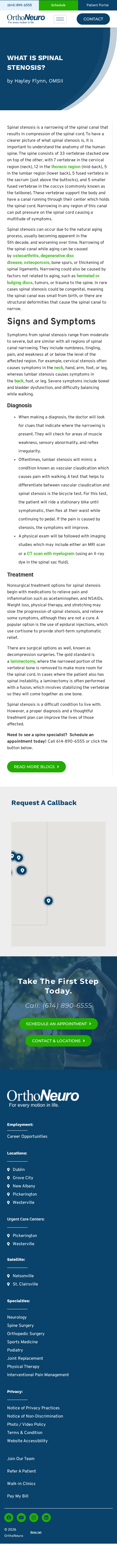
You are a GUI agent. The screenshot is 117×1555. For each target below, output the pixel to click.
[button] (22, 870)
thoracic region (65, 166)
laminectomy (23, 661)
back (19, 381)
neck (58, 367)
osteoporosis (36, 262)
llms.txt (35, 1533)
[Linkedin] (46, 1517)
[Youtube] (21, 1517)
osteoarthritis (26, 255)
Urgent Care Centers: (26, 1219)
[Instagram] (33, 1517)
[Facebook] (8, 1517)
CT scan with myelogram (50, 553)
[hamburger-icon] (60, 19)
